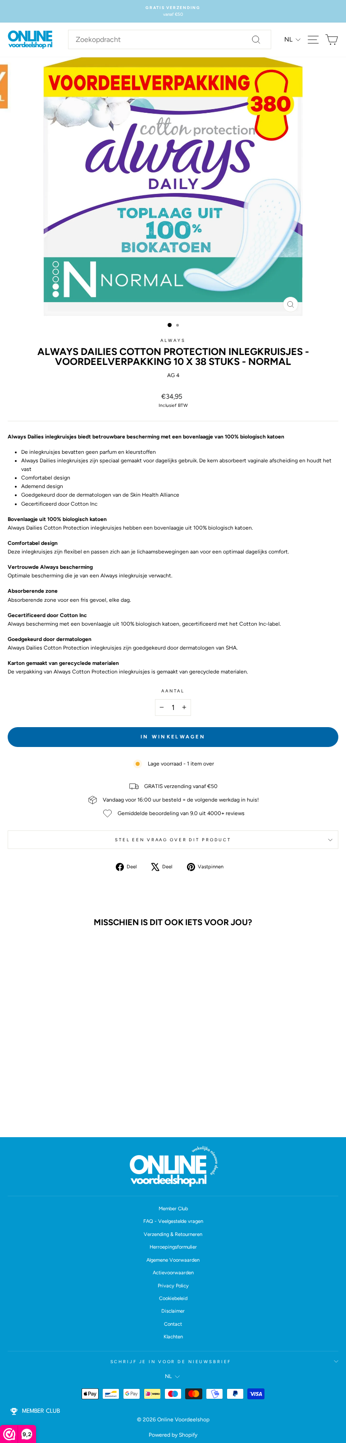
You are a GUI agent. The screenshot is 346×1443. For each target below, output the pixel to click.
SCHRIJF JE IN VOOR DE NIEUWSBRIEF (171, 1361)
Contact (173, 1324)
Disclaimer (173, 1311)
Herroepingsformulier (173, 1247)
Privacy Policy (173, 1286)
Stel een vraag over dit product (173, 839)
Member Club (173, 1209)
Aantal (172, 690)
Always (172, 340)
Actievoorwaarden (173, 1273)
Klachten (173, 1337)
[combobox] (169, 40)
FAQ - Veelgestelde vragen (173, 1221)
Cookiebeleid (173, 1298)
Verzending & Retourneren (173, 1234)
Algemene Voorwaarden (173, 1260)
